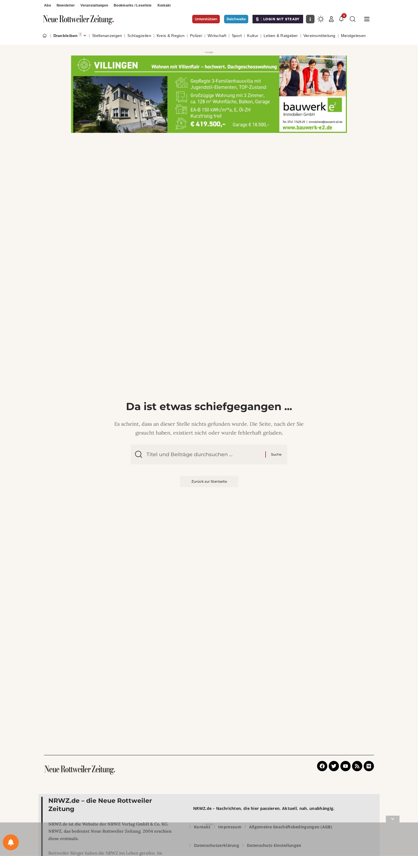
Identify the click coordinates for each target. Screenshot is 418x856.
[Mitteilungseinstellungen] (11, 842)
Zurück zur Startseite (209, 481)
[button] (331, 19)
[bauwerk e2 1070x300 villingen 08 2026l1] (209, 94)
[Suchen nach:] (203, 455)
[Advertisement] (209, 840)
